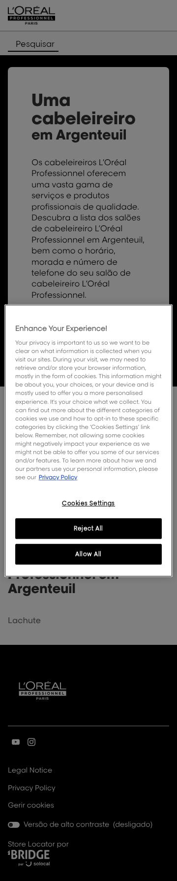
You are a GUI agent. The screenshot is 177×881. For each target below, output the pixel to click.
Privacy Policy (58, 477)
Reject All (88, 528)
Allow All (88, 554)
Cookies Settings (88, 503)
